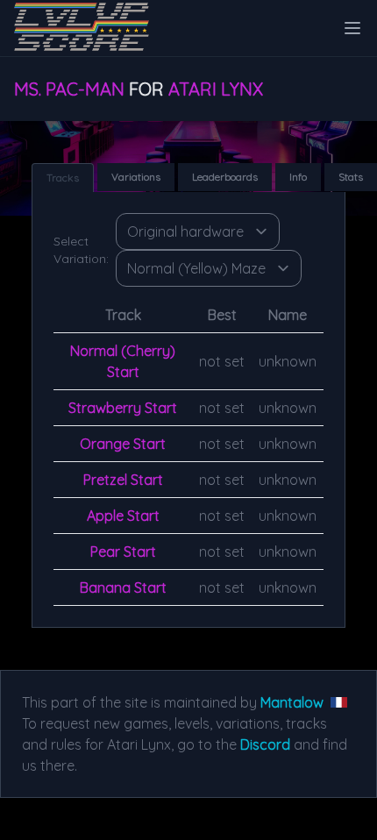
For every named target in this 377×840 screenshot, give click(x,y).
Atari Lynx (215, 89)
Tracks (62, 177)
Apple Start (123, 515)
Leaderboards (225, 176)
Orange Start (123, 443)
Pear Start (123, 551)
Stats (350, 176)
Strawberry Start (122, 407)
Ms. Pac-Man (69, 89)
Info (298, 176)
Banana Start (123, 587)
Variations (135, 176)
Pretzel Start (123, 479)
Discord (265, 744)
